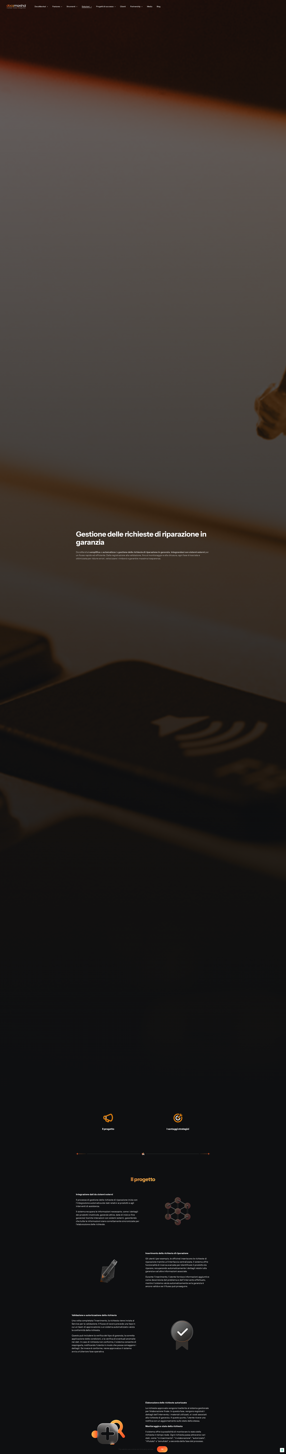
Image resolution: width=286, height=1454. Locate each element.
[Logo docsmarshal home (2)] (16, 6)
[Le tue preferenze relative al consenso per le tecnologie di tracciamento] (282, 1450)
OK (162, 1449)
